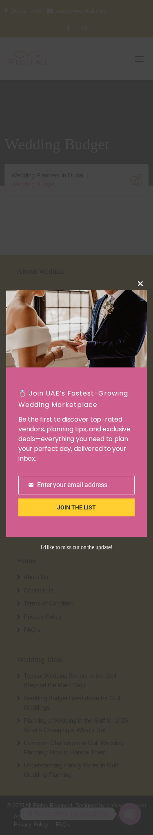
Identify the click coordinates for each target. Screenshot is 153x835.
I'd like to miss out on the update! (76, 547)
